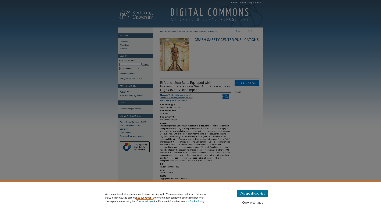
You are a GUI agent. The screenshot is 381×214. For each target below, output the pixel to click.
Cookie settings (144, 201)
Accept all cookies (252, 193)
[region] (190, 197)
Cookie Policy (197, 201)
